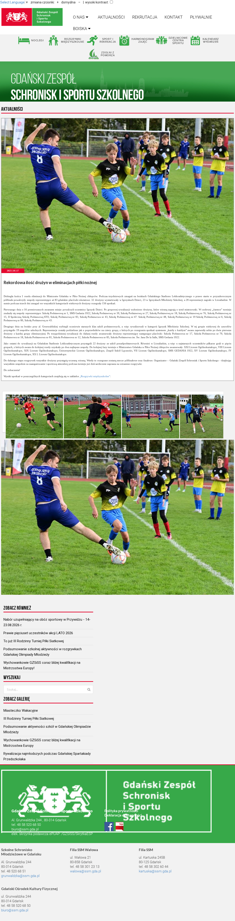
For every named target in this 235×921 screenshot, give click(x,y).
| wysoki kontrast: (96, 2)
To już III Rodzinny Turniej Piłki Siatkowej (33, 641)
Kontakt (174, 17)
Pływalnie (201, 17)
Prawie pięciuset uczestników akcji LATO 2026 (38, 633)
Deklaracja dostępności (123, 815)
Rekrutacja (144, 17)
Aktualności (111, 17)
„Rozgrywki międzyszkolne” (95, 376)
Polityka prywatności (121, 811)
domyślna (68, 2)
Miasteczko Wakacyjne (20, 710)
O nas (79, 17)
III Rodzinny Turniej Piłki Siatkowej (28, 718)
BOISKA (80, 28)
